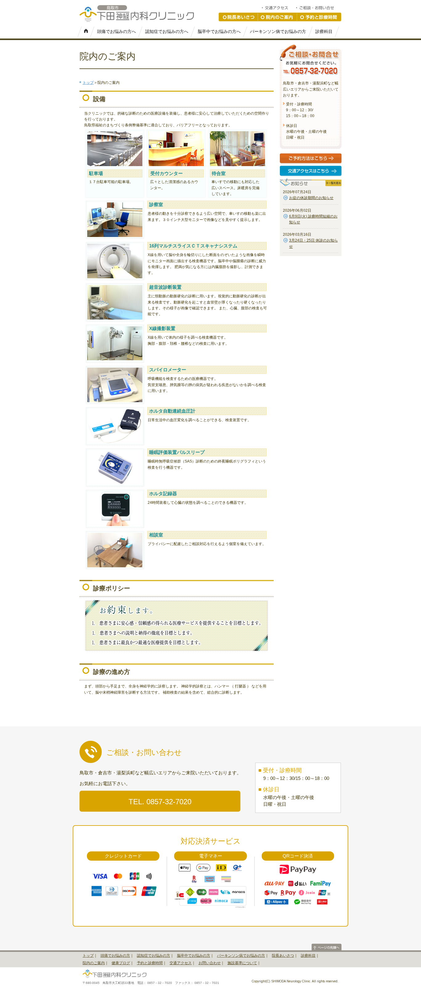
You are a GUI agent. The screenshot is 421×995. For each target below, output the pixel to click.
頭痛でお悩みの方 (115, 955)
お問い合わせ (209, 963)
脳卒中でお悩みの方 (193, 955)
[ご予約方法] (311, 159)
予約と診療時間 (319, 17)
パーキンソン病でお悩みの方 (278, 31)
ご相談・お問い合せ (318, 8)
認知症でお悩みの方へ (166, 31)
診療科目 (324, 31)
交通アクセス (278, 8)
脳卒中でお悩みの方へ (219, 31)
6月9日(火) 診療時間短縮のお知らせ (313, 219)
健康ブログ (121, 963)
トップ (88, 82)
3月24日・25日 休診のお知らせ (313, 243)
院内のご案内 (277, 17)
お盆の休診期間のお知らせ (311, 198)
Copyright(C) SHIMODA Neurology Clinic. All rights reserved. (295, 981)
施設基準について (242, 963)
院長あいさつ (238, 17)
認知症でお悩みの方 (153, 955)
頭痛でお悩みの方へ (116, 31)
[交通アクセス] (310, 172)
